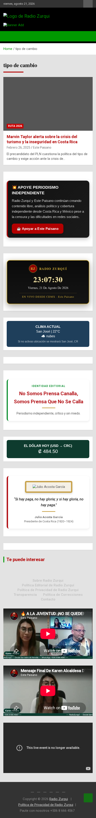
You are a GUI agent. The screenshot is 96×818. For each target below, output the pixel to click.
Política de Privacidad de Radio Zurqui (48, 590)
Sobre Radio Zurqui (48, 581)
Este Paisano (42, 147)
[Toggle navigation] (9, 36)
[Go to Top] (88, 797)
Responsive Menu (88, 4)
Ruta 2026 (15, 126)
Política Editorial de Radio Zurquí (48, 585)
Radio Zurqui (58, 799)
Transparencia (25, 595)
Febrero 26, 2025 (18, 147)
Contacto (48, 599)
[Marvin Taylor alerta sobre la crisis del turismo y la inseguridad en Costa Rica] (48, 104)
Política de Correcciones (63, 595)
